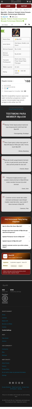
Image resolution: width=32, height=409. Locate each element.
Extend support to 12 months (15, 91)
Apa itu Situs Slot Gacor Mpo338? (12, 226)
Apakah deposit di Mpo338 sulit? (12, 241)
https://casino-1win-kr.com (15, 257)
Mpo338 (3, 9)
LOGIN (8, 6)
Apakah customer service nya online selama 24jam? (15, 246)
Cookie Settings (6, 330)
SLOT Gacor (10, 9)
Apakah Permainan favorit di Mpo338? (13, 236)
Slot (21, 9)
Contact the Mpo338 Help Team (16, 109)
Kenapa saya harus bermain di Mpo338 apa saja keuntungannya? (15, 231)
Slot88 (16, 9)
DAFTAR (24, 6)
